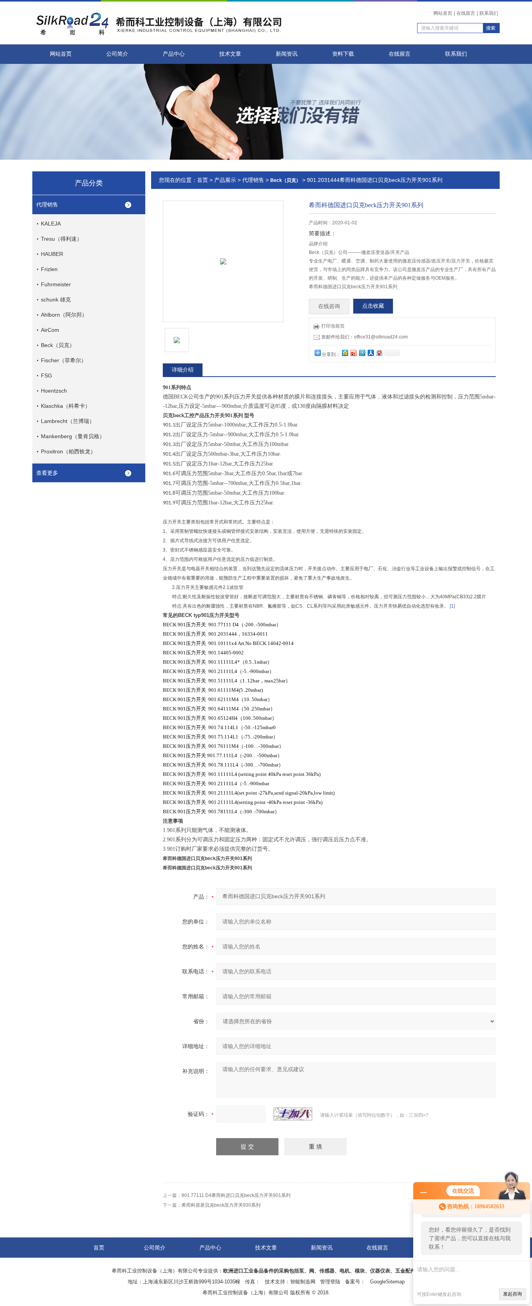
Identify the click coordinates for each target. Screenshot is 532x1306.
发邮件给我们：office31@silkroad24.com (364, 337)
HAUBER (52, 254)
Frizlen (49, 269)
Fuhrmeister (56, 284)
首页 (202, 180)
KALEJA (51, 223)
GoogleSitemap (387, 1282)
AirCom (50, 330)
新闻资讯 (287, 54)
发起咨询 (512, 1294)
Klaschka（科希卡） (65, 406)
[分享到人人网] (370, 353)
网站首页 (442, 13)
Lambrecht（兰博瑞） (68, 421)
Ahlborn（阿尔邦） (64, 315)
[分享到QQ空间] (344, 353)
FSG (46, 375)
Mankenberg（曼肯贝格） (73, 436)
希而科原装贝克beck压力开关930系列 (221, 1205)
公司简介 (117, 54)
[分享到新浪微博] (353, 353)
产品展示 (225, 180)
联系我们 (488, 13)
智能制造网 (302, 1282)
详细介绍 (183, 370)
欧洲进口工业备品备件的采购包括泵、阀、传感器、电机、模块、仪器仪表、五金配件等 (322, 1271)
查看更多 (47, 473)
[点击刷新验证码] (292, 1114)
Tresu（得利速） (61, 239)
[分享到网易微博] (379, 353)
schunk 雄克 (56, 299)
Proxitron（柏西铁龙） (68, 451)
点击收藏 (373, 306)
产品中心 (174, 54)
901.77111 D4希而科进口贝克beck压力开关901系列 (236, 1195)
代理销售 (47, 204)
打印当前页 (333, 326)
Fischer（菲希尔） (63, 360)
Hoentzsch (54, 391)
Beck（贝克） (58, 345)
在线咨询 (329, 306)
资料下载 (343, 54)
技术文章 (230, 54)
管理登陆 (330, 1282)
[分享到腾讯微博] (362, 353)
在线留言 (465, 13)
